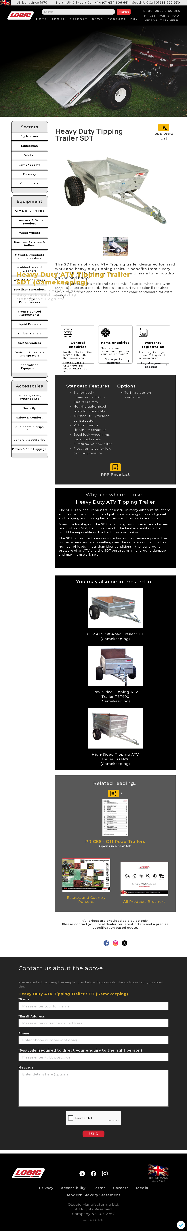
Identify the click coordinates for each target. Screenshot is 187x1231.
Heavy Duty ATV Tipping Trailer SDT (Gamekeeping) (73, 994)
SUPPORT (78, 19)
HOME (41, 19)
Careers (121, 1188)
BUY (134, 19)
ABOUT (58, 19)
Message (26, 1067)
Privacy (46, 1188)
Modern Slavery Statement (93, 1195)
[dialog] (181, 1225)
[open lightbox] (115, 192)
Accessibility (73, 1188)
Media (142, 1188)
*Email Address (31, 1016)
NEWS (97, 19)
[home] (20, 15)
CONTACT (117, 19)
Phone (23, 1033)
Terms (99, 1188)
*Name (24, 999)
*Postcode (80, 1050)
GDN (99, 1220)
